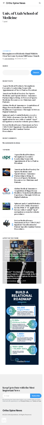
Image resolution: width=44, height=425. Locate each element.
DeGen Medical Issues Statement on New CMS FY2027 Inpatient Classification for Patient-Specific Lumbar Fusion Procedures (20, 128)
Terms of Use (36, 401)
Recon (7, 269)
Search (5, 66)
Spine (7, 247)
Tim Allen (9, 258)
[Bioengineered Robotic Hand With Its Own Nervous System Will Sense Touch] (22, 38)
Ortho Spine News (15, 3)
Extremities (7, 51)
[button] (4, 3)
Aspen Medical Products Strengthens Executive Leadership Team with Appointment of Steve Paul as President (20, 88)
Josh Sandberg (11, 281)
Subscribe (36, 396)
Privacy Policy (25, 401)
